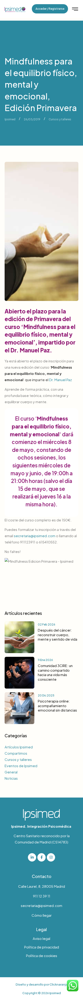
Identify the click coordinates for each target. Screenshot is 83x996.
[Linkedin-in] (32, 857)
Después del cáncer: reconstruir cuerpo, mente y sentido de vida (57, 634)
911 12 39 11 (41, 896)
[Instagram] (51, 857)
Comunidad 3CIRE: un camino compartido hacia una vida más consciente (55, 672)
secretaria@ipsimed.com (34, 535)
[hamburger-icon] (75, 9)
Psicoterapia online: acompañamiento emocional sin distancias (57, 705)
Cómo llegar (42, 915)
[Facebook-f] (41, 857)
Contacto (41, 876)
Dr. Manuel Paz (60, 379)
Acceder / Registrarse (50, 8)
